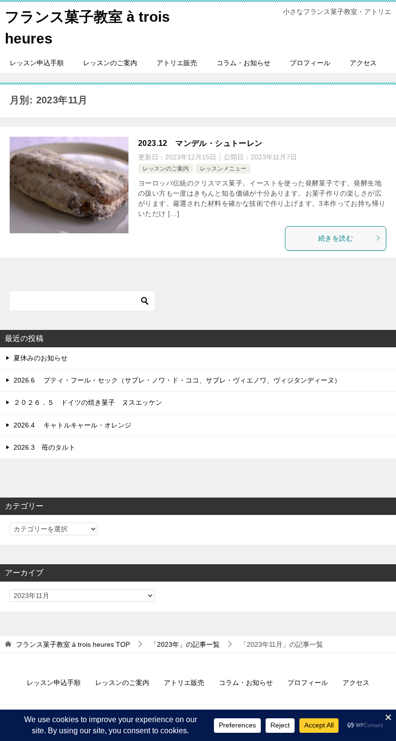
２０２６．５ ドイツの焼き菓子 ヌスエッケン (88, 402)
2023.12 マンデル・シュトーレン (200, 143)
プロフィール (310, 63)
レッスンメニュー (223, 168)
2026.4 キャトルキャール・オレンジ (72, 425)
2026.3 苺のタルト (44, 447)
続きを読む (335, 238)
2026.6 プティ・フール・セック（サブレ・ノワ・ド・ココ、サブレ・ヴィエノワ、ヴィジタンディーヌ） (177, 380)
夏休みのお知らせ (41, 358)
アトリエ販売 (176, 63)
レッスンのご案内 (110, 63)
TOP (73, 644)
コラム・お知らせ (243, 63)
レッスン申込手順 (37, 63)
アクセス (363, 63)
